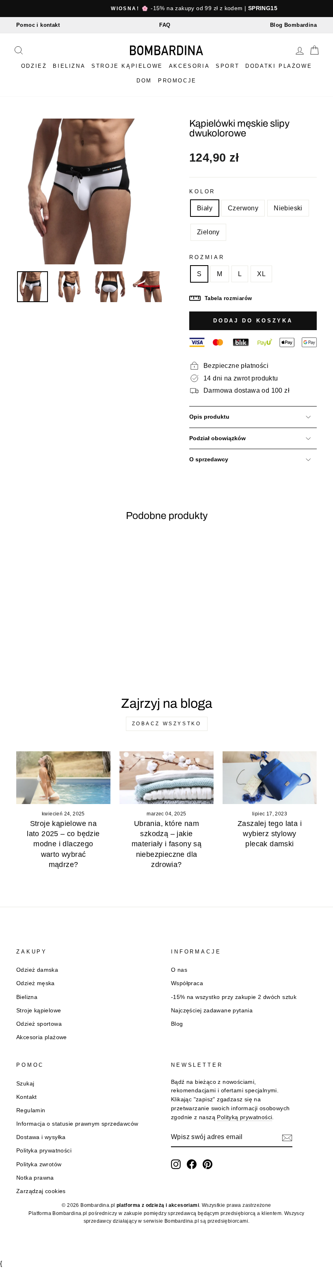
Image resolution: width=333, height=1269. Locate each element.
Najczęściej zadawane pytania (212, 1010)
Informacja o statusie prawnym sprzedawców (77, 1124)
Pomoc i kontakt (38, 25)
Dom (144, 81)
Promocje (177, 81)
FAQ (164, 25)
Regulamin (30, 1110)
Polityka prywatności (43, 1151)
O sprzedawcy (208, 459)
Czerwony (243, 208)
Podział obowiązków (217, 438)
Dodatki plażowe (278, 66)
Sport (227, 66)
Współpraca (187, 983)
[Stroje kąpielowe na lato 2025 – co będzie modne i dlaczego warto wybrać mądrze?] (63, 777)
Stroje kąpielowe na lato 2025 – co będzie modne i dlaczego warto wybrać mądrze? (63, 844)
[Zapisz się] (287, 1137)
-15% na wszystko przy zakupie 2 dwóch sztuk (233, 997)
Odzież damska (37, 970)
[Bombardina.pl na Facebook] (192, 1164)
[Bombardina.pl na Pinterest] (207, 1164)
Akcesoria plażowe (41, 1037)
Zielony (208, 232)
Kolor (202, 191)
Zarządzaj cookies (41, 1191)
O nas (179, 970)
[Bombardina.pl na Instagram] (176, 1164)
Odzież (34, 66)
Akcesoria (189, 66)
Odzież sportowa (39, 1024)
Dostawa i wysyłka (41, 1137)
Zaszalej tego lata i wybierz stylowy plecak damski (270, 833)
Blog (177, 1024)
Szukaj (25, 1084)
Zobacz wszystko (166, 723)
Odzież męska (35, 983)
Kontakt (26, 1097)
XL (261, 273)
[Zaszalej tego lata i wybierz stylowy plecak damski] (270, 777)
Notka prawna (35, 1178)
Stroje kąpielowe (127, 66)
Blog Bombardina (293, 25)
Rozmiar (207, 257)
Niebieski (288, 208)
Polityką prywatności (244, 1117)
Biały (204, 208)
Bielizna (69, 66)
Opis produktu (209, 417)
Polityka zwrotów (38, 1164)
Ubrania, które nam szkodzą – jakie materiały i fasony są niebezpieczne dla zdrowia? (166, 844)
